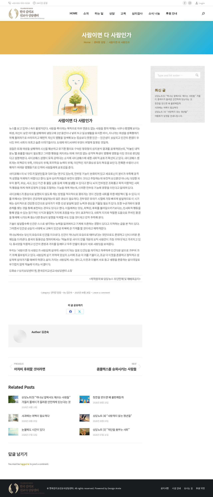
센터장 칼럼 (56, 292)
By (67, 292)
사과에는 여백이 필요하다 (35, 416)
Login (202, 3)
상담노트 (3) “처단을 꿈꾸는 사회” (111, 430)
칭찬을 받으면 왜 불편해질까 (108, 397)
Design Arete (114, 488)
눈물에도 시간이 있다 (33, 430)
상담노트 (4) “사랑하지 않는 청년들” (112, 416)
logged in (24, 464)
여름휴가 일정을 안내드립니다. (169, 115)
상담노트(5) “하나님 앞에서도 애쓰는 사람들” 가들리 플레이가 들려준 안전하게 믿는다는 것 (46, 399)
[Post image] (13, 399)
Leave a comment (101, 292)
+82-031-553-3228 (21, 3)
